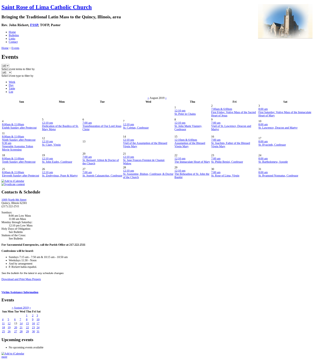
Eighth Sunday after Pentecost (19, 127)
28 (21, 331)
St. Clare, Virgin (51, 144)
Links (12, 38)
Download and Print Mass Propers (21, 279)
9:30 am (6, 143)
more (4, 356)
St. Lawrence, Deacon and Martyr (277, 127)
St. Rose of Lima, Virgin (225, 175)
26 (9, 331)
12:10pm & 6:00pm (185, 139)
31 (38, 331)
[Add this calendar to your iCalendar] (12, 181)
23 (33, 327)
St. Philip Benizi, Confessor (227, 161)
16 (33, 323)
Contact (13, 41)
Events (15, 48)
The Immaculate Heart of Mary (192, 161)
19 (9, 327)
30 (33, 331)
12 (9, 323)
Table (12, 88)
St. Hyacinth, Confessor (272, 144)
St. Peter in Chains (185, 113)
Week (12, 81)
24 (38, 327)
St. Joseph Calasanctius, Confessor (102, 175)
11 (3, 323)
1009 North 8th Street (13, 199)
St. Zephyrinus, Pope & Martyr (60, 175)
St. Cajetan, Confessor (136, 127)
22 (27, 327)
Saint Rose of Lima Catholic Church (46, 7)
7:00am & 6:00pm (221, 109)
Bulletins (14, 35)
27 (15, 331)
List (11, 91)
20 (15, 327)
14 (21, 323)
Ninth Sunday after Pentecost (18, 139)
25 (3, 331)
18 (3, 327)
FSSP (34, 25)
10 (38, 319)
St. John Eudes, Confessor (57, 161)
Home (12, 32)
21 (21, 327)
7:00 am (87, 122)
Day (11, 85)
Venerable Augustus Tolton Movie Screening (17, 148)
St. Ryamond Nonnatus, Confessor (278, 175)
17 (38, 323)
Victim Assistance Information (19, 292)
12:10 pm (179, 110)
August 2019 (21, 307)
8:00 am (263, 109)
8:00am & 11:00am (13, 124)
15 (27, 323)
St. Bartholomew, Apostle (273, 161)
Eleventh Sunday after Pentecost (20, 175)
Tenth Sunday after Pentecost (18, 161)
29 (27, 331)
